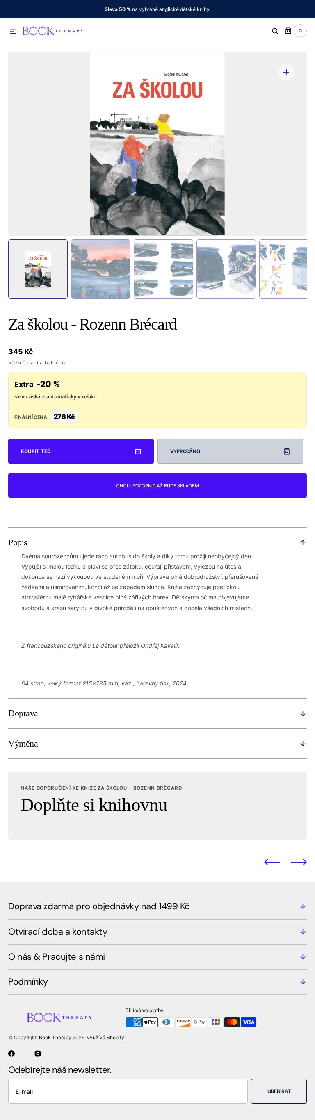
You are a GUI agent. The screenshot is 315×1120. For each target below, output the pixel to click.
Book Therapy (55, 1037)
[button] (13, 32)
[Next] (299, 862)
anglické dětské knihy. (185, 9)
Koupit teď (36, 451)
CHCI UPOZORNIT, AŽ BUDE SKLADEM (157, 486)
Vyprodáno (185, 451)
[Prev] (272, 862)
